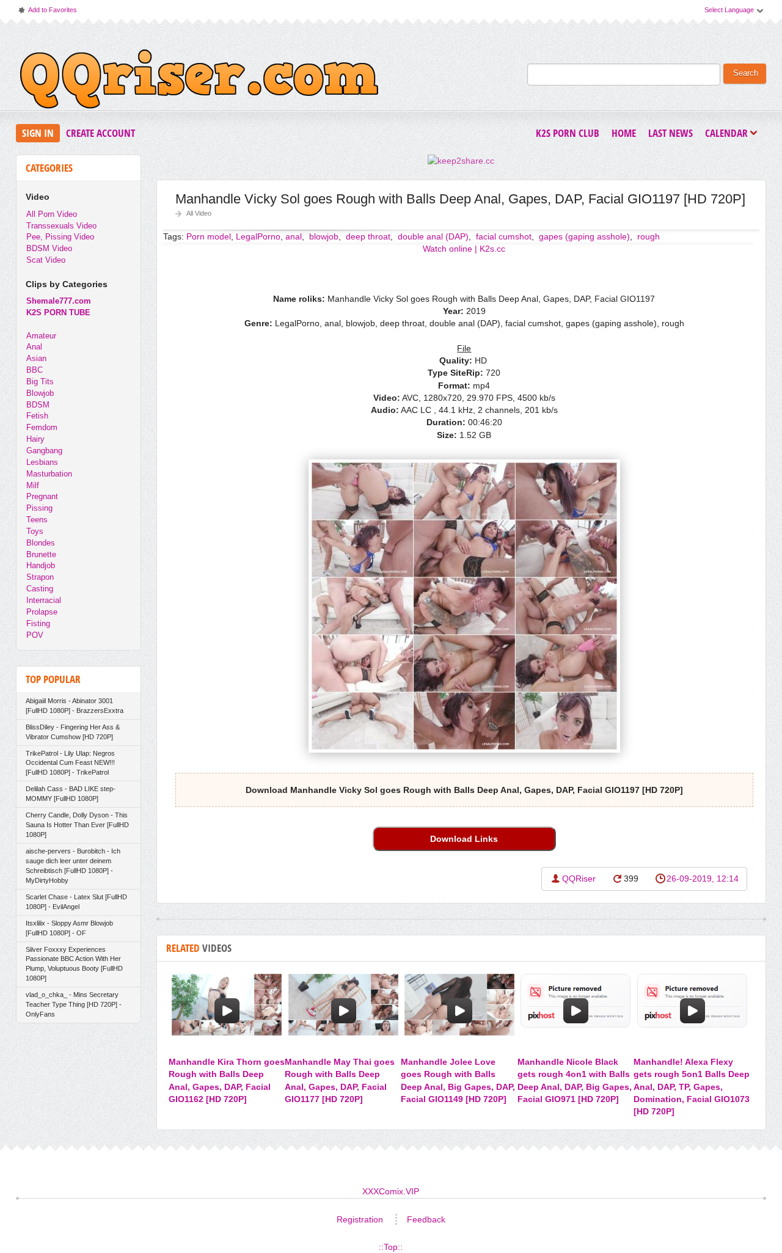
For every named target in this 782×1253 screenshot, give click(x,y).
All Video (198, 213)
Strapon (40, 577)
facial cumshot (502, 236)
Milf (32, 485)
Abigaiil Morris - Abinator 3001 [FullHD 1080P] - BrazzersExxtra (74, 705)
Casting (39, 588)
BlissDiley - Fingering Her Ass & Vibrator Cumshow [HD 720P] (73, 731)
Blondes (40, 542)
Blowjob (40, 393)
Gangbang (44, 450)
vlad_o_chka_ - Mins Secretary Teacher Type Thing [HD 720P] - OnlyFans (74, 1004)
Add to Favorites (47, 12)
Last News (670, 133)
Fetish (37, 415)
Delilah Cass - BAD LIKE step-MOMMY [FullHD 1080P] (70, 793)
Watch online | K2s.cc (464, 249)
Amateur (41, 335)
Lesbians (42, 462)
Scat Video (45, 260)
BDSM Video (49, 248)
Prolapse (41, 611)
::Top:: (391, 1247)
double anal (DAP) (432, 236)
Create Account (100, 133)
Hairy (35, 439)
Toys (34, 531)
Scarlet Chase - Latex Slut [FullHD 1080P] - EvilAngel (76, 901)
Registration (360, 1219)
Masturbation (49, 473)
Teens (37, 519)
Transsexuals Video (61, 225)
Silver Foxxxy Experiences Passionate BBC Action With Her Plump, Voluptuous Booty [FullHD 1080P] (74, 964)
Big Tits (40, 381)
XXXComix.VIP (390, 1191)
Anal (34, 346)
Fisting (38, 623)
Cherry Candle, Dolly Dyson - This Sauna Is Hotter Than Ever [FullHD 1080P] (77, 824)
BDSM (37, 404)
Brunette (41, 554)
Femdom (41, 427)
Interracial (43, 600)
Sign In (38, 133)
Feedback (426, 1219)
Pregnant (42, 496)
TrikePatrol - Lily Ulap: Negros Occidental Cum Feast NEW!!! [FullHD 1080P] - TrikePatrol (70, 763)
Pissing (39, 508)
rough (647, 236)
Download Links (464, 839)
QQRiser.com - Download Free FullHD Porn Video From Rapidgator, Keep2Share (199, 82)
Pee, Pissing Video (60, 236)
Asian (36, 358)
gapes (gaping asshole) (583, 236)
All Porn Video (51, 214)
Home (624, 133)
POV (34, 635)
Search (745, 73)
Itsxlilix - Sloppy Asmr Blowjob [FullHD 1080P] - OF (69, 928)
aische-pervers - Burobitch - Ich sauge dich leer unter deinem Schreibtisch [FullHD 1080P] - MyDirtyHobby (73, 865)
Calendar (729, 134)
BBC (34, 369)
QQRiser (579, 878)
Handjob (40, 565)
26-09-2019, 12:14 (703, 878)
